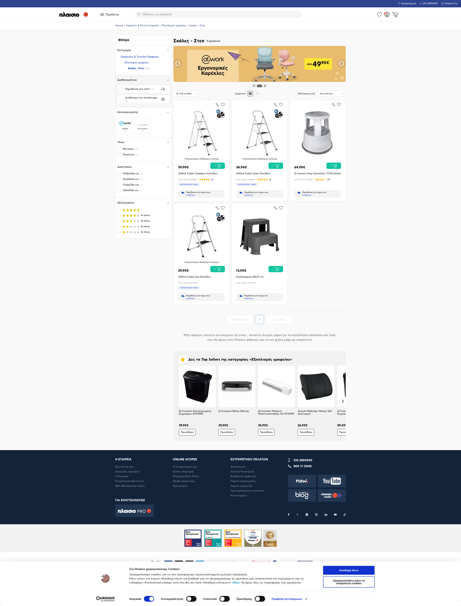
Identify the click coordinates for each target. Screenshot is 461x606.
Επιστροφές (180, 486)
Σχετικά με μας (124, 467)
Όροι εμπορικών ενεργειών (247, 491)
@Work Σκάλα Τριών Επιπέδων (253, 173)
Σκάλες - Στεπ (137, 68)
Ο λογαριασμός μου (185, 467)
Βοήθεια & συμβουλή (243, 476)
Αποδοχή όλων (349, 570)
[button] (177, 63)
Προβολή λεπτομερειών (287, 598)
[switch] (191, 599)
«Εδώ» (236, 582)
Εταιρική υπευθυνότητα (129, 481)
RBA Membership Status (130, 486)
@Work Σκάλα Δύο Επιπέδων (194, 277)
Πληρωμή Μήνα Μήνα (186, 476)
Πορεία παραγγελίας (243, 481)
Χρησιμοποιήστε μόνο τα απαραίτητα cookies (349, 582)
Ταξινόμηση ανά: (306, 94)
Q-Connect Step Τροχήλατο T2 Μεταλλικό (317, 173)
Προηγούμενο (242, 319)
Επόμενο (283, 319)
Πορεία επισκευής (241, 486)
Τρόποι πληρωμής (183, 471)
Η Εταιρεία (121, 476)
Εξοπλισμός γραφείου (174, 25)
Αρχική (119, 25)
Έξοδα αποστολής (184, 481)
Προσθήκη (187, 432)
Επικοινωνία (237, 467)
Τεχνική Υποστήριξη (242, 471)
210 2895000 (303, 460)
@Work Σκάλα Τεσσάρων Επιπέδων (198, 173)
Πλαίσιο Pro (450, 4)
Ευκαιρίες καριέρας (127, 471)
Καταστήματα (408, 4)
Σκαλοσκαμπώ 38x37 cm (250, 277)
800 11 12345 (303, 466)
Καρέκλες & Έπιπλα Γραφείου (142, 25)
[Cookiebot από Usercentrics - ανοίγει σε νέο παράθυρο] (105, 599)
